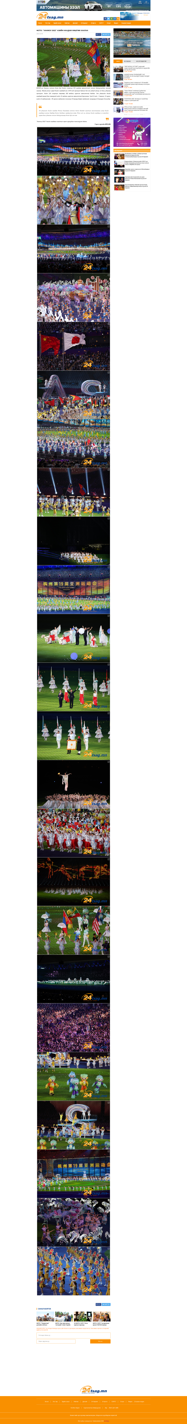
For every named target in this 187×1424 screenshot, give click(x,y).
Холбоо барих (75, 1408)
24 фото (93, 23)
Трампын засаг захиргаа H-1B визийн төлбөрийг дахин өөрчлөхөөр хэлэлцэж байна (137, 84)
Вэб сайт (112, 1408)
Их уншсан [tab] (127, 61)
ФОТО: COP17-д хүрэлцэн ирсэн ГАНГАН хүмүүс (101, 1324)
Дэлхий (75, 23)
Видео (116, 23)
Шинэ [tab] (118, 61)
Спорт (109, 23)
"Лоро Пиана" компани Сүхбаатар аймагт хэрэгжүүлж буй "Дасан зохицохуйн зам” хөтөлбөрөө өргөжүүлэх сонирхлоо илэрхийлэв (137, 92)
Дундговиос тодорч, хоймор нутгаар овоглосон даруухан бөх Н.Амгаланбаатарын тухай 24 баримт (136, 155)
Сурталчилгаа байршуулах (92, 1408)
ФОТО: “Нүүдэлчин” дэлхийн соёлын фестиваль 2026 (43, 1324)
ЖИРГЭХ (107, 34)
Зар (106, 1408)
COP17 (101, 23)
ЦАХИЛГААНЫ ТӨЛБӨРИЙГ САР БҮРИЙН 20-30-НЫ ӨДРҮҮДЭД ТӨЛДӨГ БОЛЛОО (137, 76)
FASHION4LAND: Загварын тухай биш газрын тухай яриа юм (136, 99)
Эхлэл (40, 23)
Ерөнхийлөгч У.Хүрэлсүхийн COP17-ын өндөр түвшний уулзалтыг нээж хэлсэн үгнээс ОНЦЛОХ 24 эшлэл (137, 163)
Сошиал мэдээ (126, 23)
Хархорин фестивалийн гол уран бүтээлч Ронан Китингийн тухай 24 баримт (135, 178)
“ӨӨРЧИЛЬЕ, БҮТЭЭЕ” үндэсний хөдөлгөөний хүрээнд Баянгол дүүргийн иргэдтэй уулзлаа (137, 68)
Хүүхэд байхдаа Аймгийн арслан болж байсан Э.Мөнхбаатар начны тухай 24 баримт (136, 186)
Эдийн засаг (57, 23)
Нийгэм (67, 23)
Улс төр (47, 23)
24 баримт (84, 23)
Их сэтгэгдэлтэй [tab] (141, 61)
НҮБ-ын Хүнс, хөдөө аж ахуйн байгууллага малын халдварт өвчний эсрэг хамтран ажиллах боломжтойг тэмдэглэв (136, 108)
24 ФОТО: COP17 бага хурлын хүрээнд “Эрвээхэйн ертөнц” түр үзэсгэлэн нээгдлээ (81, 1324)
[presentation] (118, 61)
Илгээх (100, 1341)
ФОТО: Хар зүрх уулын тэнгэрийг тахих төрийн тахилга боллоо (62, 1324)
